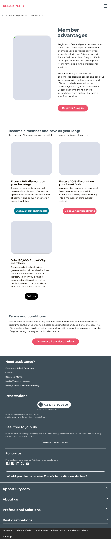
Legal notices (41, 530)
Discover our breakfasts (79, 210)
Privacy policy (58, 530)
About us (10, 499)
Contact (9, 372)
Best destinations (17, 520)
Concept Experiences (17, 15)
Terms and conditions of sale (17, 530)
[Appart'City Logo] (14, 6)
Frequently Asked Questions (19, 368)
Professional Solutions (22, 510)
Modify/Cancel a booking (17, 381)
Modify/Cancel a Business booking (22, 385)
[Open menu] (105, 6)
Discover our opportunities (55, 442)
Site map (7, 536)
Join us (31, 296)
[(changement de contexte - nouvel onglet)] (7, 463)
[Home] (3, 15)
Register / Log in (73, 108)
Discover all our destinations (56, 341)
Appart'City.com (16, 489)
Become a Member (14, 377)
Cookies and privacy (78, 530)
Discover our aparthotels (31, 210)
